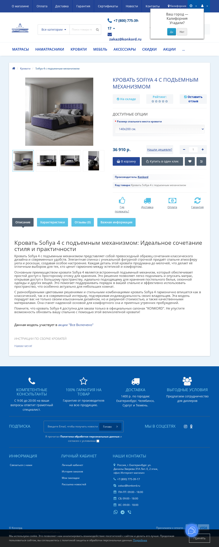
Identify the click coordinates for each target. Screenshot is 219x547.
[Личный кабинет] (204, 6)
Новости (132, 6)
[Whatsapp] (116, 511)
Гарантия (83, 6)
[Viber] (130, 512)
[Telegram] (123, 512)
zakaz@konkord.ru (128, 485)
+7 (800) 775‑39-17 (128, 479)
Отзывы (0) (83, 222)
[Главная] (13, 68)
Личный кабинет (72, 465)
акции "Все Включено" (75, 325)
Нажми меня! (23, 346)
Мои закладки (71, 478)
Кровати (79, 49)
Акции (169, 49)
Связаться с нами (21, 465)
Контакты (153, 6)
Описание (22, 222)
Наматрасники (49, 49)
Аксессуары (125, 49)
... (183, 49)
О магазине (20, 6)
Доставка (62, 6)
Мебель (100, 49)
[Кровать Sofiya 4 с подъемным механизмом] (23, 160)
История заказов (72, 471)
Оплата (42, 6)
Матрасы (20, 49)
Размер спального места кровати (139, 121)
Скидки (149, 49)
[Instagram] (184, 425)
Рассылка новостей (74, 484)
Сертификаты (108, 6)
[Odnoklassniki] (190, 425)
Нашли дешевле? (159, 149)
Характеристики (52, 222)
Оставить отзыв (195, 99)
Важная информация (116, 222)
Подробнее (140, 540)
